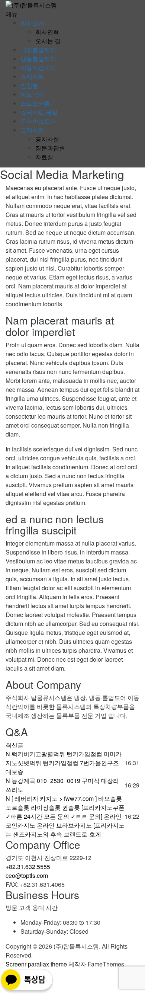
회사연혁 (47, 32)
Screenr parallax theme (36, 964)
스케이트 (32, 76)
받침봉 (29, 85)
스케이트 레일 (39, 112)
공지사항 (47, 139)
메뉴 (11, 14)
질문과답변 (50, 148)
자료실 (44, 157)
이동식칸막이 (38, 67)
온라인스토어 (38, 121)
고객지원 (32, 130)
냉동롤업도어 (38, 58)
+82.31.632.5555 (28, 866)
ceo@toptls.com (27, 875)
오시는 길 (48, 40)
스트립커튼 (35, 103)
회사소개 (32, 23)
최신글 (14, 745)
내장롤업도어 (38, 49)
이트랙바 (32, 94)
